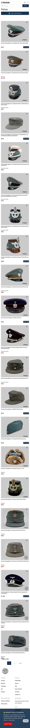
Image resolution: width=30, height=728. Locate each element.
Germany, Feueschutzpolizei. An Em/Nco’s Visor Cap (11, 317)
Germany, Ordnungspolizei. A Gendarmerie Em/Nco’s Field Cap (13, 530)
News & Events (18, 689)
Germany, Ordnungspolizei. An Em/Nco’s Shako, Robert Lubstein (13, 499)
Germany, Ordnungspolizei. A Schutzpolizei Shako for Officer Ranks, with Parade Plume (15, 165)
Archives (3, 691)
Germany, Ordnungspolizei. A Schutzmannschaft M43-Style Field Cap (14, 378)
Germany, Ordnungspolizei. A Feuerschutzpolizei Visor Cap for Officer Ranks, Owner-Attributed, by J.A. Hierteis (14, 196)
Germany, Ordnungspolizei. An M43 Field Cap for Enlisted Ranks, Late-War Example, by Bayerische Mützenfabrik (14, 135)
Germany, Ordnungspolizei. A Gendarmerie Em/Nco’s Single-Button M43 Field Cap (15, 622)
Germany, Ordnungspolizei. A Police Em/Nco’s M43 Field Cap (13, 652)
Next (20, 663)
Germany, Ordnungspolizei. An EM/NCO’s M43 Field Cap (12, 409)
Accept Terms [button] (7, 723)
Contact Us (17, 694)
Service (16, 683)
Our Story (17, 691)
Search (25, 5)
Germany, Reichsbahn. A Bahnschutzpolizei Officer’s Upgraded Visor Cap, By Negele (14, 593)
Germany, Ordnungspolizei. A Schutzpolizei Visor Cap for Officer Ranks (14, 43)
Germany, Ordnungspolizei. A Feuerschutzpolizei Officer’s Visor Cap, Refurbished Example (14, 348)
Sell (2, 689)
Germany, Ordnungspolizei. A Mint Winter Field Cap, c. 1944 (12, 468)
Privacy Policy (4, 703)
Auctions (3, 680)
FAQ (16, 686)
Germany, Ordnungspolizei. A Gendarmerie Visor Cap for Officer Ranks (14, 72)
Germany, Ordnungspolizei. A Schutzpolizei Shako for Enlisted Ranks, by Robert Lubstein (15, 104)
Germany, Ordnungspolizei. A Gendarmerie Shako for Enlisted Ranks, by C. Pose (15, 258)
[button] (28, 2)
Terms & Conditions (5, 701)
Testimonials (17, 680)
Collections (3, 686)
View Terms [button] (12, 720)
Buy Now (3, 683)
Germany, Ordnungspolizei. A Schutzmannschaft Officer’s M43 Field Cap (15, 561)
